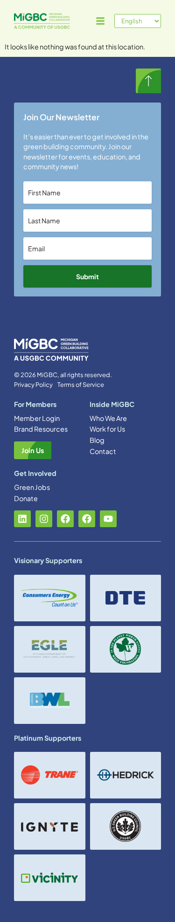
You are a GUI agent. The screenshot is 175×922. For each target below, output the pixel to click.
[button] (100, 21)
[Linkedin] (22, 518)
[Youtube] (108, 518)
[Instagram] (43, 518)
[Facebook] (65, 518)
